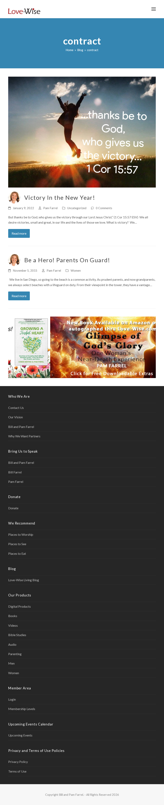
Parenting (15, 654)
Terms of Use (17, 771)
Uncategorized (76, 208)
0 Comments (104, 208)
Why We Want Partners (24, 436)
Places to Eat (17, 553)
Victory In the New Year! (59, 197)
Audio (12, 644)
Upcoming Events (20, 735)
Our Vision (15, 417)
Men (11, 663)
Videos (13, 625)
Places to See (17, 544)
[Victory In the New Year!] (82, 131)
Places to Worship (20, 534)
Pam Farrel (50, 208)
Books (12, 616)
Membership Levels (21, 709)
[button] (153, 9)
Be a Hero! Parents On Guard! (67, 259)
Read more (19, 233)
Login (12, 699)
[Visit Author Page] (14, 197)
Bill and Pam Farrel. (71, 794)
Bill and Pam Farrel (21, 427)
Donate (13, 508)
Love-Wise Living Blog (23, 580)
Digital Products (19, 606)
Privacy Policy (18, 762)
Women (76, 270)
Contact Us (16, 408)
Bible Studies (17, 635)
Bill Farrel (15, 472)
